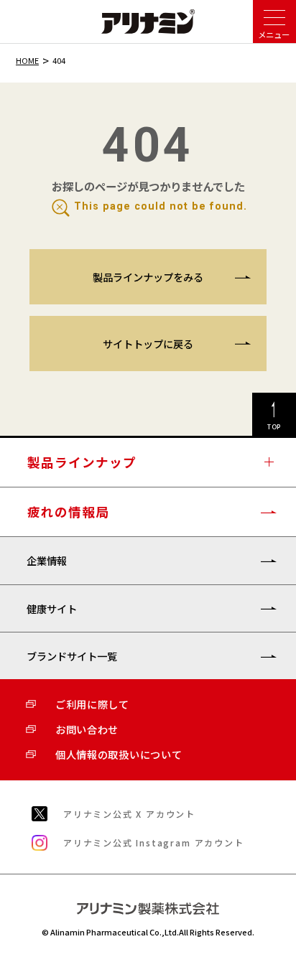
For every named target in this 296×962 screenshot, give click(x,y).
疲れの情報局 (67, 511)
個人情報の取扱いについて (118, 754)
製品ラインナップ (81, 462)
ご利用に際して (92, 703)
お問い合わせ (87, 729)
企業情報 (47, 560)
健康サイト (52, 608)
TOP (274, 426)
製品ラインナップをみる (148, 276)
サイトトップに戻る (148, 343)
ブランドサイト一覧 (72, 655)
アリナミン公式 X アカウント (129, 814)
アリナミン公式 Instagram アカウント (153, 842)
